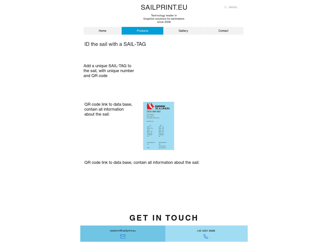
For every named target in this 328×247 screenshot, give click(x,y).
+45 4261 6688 (206, 230)
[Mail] (123, 236)
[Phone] (206, 236)
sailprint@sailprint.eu (123, 230)
